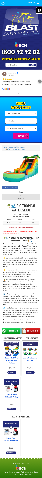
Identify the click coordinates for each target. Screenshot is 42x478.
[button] (2, 81)
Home (5, 147)
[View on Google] (4, 74)
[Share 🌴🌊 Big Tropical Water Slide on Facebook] (21, 187)
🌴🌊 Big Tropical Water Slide (15, 149)
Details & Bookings (11, 372)
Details (21, 192)
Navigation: (31, 3)
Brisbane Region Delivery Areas (22, 474)
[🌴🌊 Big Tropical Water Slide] (21, 168)
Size (21, 195)
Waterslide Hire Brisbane (17, 147)
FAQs (31, 472)
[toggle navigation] (38, 3)
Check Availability (33, 331)
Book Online (13, 331)
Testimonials (25, 472)
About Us (17, 472)
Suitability (21, 198)
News (6, 472)
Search (32, 65)
